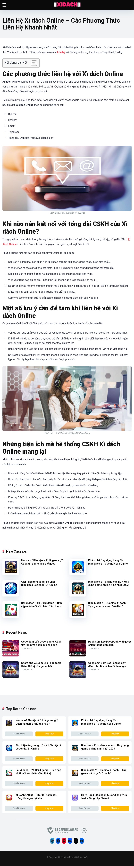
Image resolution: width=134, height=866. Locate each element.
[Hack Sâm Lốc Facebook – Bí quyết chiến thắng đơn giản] (77, 655)
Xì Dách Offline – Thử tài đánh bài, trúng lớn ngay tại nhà (36, 796)
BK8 (85, 857)
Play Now (49, 734)
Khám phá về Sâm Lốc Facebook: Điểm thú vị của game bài (41, 664)
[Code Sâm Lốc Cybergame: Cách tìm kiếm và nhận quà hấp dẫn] (10, 655)
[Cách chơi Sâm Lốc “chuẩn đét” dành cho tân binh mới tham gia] (77, 676)
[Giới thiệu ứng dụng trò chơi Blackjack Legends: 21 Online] (10, 595)
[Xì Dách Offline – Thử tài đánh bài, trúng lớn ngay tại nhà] (9, 800)
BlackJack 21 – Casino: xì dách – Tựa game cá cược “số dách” (108, 604)
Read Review (19, 734)
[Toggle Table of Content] (32, 63)
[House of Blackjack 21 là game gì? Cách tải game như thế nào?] (10, 574)
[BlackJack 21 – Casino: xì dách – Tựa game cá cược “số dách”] (77, 616)
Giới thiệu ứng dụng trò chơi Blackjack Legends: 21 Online (39, 583)
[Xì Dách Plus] (67, 4)
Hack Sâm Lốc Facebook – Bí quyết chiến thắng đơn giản (109, 643)
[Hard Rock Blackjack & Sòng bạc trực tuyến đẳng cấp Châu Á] (75, 800)
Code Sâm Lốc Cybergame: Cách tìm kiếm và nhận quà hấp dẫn (41, 643)
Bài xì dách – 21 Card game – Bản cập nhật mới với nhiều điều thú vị (41, 604)
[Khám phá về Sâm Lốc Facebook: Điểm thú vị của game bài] (10, 676)
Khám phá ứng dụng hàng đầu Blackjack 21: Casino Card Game (108, 562)
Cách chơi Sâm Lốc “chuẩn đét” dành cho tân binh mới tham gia (107, 664)
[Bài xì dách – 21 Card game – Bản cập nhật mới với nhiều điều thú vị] (10, 616)
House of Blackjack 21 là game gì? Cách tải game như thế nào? (42, 562)
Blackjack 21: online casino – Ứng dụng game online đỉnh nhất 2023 (108, 583)
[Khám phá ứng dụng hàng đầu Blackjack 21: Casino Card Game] (77, 574)
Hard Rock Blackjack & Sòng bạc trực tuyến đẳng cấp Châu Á (104, 796)
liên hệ (61, 52)
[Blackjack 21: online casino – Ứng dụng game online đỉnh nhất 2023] (77, 595)
